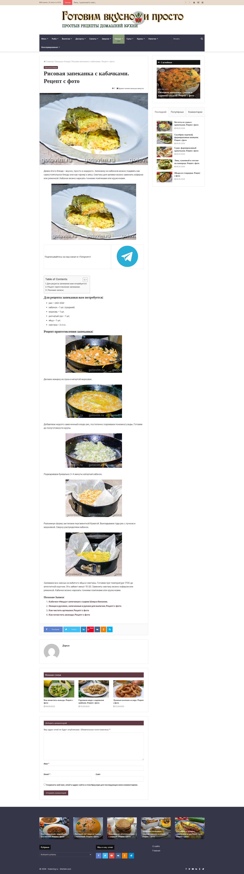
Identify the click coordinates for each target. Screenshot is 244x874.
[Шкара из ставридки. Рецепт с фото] (164, 177)
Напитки (152, 39)
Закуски (105, 39)
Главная (49, 61)
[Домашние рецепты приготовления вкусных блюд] (122, 20)
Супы (129, 39)
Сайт (98, 774)
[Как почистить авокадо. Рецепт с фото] (59, 688)
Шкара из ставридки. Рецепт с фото (187, 174)
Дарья (65, 645)
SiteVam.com (65, 869)
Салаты (92, 39)
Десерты (80, 39)
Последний (160, 112)
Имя (46, 764)
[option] (178, 83)
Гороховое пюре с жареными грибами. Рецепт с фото (91, 701)
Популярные (177, 112)
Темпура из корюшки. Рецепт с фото (175, 93)
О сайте (156, 846)
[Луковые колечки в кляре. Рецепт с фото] (128, 688)
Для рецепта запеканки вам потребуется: (67, 283)
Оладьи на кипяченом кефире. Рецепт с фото (186, 835)
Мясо (43, 39)
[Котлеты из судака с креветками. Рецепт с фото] (164, 126)
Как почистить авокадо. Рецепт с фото (69, 614)
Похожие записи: (56, 290)
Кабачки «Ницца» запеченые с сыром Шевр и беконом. (78, 601)
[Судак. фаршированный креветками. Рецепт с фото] (164, 152)
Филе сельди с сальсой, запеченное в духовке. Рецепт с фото (54, 834)
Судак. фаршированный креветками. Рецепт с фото (186, 149)
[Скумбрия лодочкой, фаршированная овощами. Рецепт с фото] (164, 138)
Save (91, 628)
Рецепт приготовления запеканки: (63, 287)
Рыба (54, 39)
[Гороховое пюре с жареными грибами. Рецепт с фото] (94, 688)
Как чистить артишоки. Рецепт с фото (69, 610)
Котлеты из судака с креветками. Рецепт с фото (186, 123)
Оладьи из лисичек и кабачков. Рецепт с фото (153, 835)
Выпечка (66, 39)
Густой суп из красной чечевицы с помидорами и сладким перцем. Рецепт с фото (86, 832)
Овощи (118, 39)
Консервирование (49, 47)
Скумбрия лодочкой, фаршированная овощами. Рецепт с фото (186, 137)
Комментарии (195, 112)
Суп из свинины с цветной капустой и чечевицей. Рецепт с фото (122, 834)
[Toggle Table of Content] (84, 279)
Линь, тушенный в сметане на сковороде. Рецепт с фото (100, 2)
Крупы (140, 39)
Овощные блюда (62, 61)
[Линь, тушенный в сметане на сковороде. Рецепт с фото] (164, 164)
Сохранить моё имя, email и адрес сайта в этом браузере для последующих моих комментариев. (92, 785)
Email (47, 774)
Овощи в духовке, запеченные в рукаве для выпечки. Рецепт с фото (85, 606)
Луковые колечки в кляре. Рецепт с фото (128, 701)
